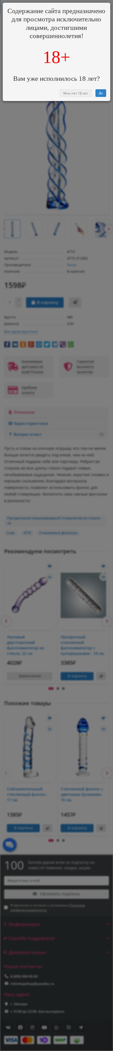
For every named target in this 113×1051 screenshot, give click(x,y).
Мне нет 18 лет (75, 93)
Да (101, 93)
